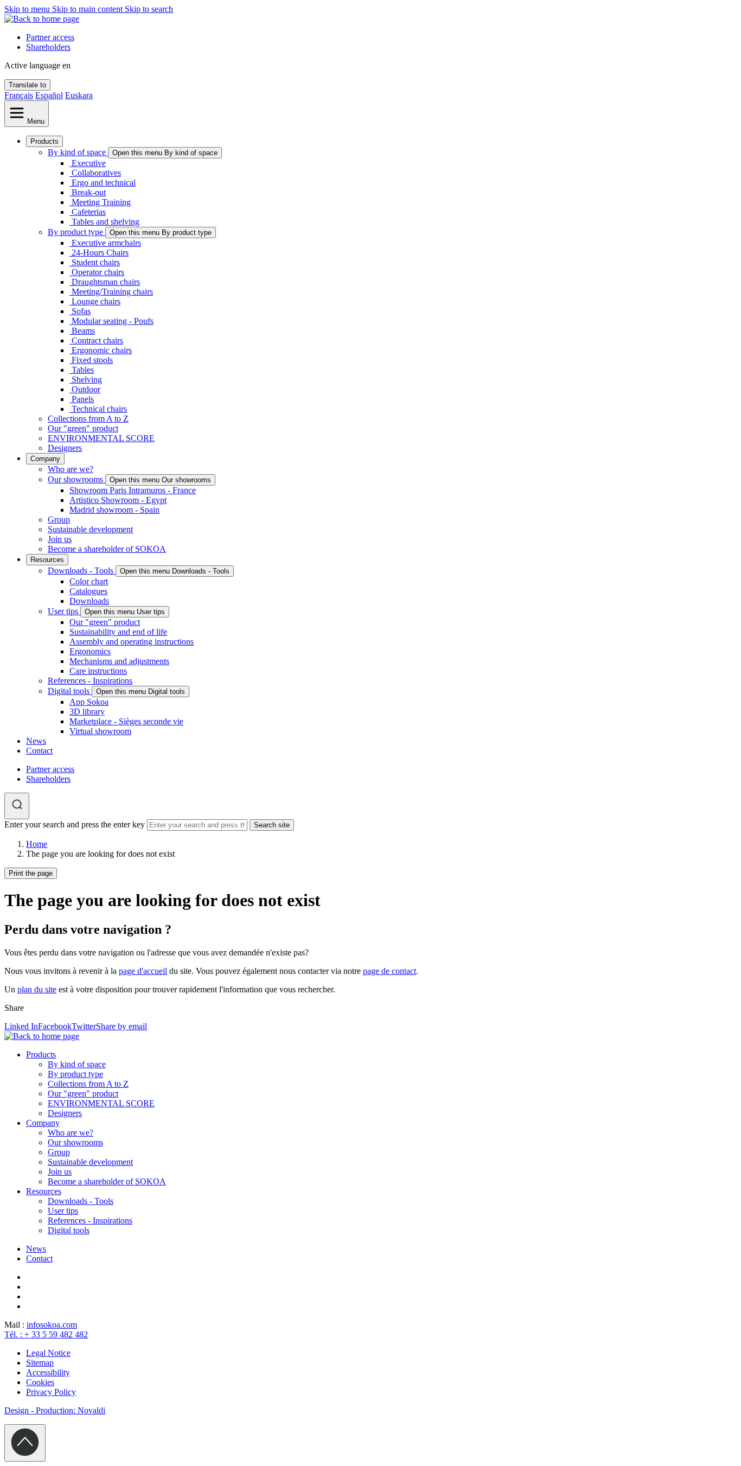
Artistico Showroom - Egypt (118, 500)
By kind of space (78, 152)
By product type (76, 232)
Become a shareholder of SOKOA (107, 548)
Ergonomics (90, 651)
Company (45, 459)
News (36, 740)
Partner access (50, 37)
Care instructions (98, 670)
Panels (83, 399)
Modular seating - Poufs (113, 321)
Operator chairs (98, 272)
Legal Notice (48, 1352)
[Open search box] (16, 806)
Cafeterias (89, 211)
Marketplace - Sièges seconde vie (126, 721)
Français (18, 95)
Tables (83, 369)
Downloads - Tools (82, 570)
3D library (87, 711)
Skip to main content (88, 9)
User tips (64, 611)
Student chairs (96, 262)
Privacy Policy (51, 1392)
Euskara (79, 95)
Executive (89, 163)
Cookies (40, 1382)
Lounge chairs (96, 301)
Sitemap (40, 1362)
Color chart (88, 581)
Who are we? (70, 469)
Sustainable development (90, 529)
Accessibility (48, 1372)
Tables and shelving (105, 221)
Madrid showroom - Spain (114, 509)
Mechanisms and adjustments (119, 661)
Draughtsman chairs (106, 281)
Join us (60, 539)
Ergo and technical (104, 182)
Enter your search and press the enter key (74, 824)
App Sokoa (88, 701)
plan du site (36, 989)
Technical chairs (99, 408)
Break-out (89, 192)
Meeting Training (101, 202)
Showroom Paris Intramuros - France (132, 490)
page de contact (389, 971)
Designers (65, 447)
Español (49, 95)
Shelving (87, 379)
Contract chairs (97, 340)
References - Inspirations (90, 680)
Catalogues (88, 591)
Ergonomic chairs (102, 350)
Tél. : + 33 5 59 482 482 (46, 1334)
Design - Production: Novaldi (54, 1410)
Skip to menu (28, 9)
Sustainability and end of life (118, 631)
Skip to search (149, 9)
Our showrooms (76, 479)
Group (59, 519)
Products (44, 141)
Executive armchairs (106, 242)
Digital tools (70, 691)
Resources (47, 560)
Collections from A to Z (88, 418)
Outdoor (86, 389)
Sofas (81, 311)
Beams (83, 330)
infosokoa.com (52, 1324)
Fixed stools (92, 360)
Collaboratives (96, 172)
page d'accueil (143, 971)
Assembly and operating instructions (131, 641)
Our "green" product (83, 428)
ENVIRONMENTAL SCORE (101, 438)
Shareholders (48, 47)
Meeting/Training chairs (112, 291)
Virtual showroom (100, 731)
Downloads (89, 600)
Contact (39, 750)
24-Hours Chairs (100, 252)
